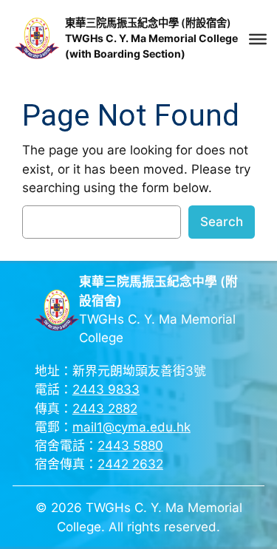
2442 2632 (130, 464)
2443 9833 (106, 389)
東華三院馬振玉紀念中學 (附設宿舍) (148, 22)
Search (221, 221)
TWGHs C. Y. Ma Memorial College (151, 38)
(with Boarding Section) (125, 53)
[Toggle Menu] (258, 39)
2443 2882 (104, 408)
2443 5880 (130, 445)
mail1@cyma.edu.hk (131, 427)
